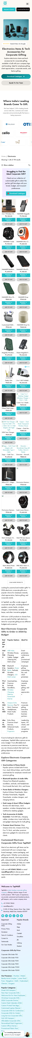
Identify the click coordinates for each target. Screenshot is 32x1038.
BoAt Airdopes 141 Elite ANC (11, 538)
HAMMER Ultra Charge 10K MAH (13, 297)
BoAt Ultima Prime (8, 566)
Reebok (19, 946)
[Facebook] (2, 915)
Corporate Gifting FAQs (6, 925)
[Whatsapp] (14, 915)
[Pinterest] (17, 915)
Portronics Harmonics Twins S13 (12, 510)
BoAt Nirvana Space (23, 538)
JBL (18, 940)
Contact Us (4, 938)
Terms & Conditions (7, 935)
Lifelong (19, 943)
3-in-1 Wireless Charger (9, 214)
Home (3, 156)
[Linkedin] (10, 915)
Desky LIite (8, 380)
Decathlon (20, 937)
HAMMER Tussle (8, 242)
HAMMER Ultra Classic (24, 242)
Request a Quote (8, 219)
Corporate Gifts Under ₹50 (9, 954)
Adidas (19, 924)
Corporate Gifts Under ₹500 (10, 964)
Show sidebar (9, 165)
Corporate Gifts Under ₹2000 (10, 970)
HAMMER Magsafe (23, 214)
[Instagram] (6, 915)
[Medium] (21, 915)
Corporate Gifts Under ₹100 (9, 958)
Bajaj (18, 927)
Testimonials (4, 942)
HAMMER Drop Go (23, 325)
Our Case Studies (6, 945)
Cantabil (19, 933)
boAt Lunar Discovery (24, 510)
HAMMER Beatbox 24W (10, 269)
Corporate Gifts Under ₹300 (10, 961)
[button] (27, 3)
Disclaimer (4, 932)
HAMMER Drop (23, 297)
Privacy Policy (5, 929)
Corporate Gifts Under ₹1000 (10, 967)
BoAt (18, 930)
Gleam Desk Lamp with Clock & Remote (15, 408)
